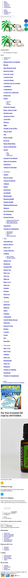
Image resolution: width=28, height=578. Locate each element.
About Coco (7, 533)
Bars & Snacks (8, 178)
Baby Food (7, 351)
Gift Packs (7, 323)
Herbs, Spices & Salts (10, 110)
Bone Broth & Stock (10, 68)
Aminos (6, 174)
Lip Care (6, 276)
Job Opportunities (8, 540)
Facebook (6, 548)
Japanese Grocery (9, 116)
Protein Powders (9, 217)
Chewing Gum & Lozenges (12, 83)
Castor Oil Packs (9, 250)
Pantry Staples (8, 137)
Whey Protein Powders (12, 223)
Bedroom (6, 307)
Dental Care (7, 261)
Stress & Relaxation (11, 236)
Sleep (8, 234)
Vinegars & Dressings (10, 167)
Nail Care (6, 285)
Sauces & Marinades (10, 147)
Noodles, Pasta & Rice (10, 128)
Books (5, 310)
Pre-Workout (8, 214)
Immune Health (8, 202)
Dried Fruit (7, 95)
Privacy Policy (7, 537)
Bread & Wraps (8, 71)
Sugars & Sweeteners (10, 161)
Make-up (6, 279)
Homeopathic (8, 196)
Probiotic (9, 104)
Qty (1, 526)
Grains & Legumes (9, 107)
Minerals (6, 208)
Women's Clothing (11, 258)
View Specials (7, 557)
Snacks (6, 150)
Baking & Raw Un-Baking (12, 62)
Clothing (6, 253)
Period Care (7, 270)
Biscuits (6, 65)
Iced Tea (9, 101)
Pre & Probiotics (9, 211)
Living (6, 335)
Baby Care (7, 348)
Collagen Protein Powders (13, 220)
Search (5, 559)
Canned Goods (8, 77)
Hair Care (7, 273)
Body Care (7, 247)
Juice (8, 102)
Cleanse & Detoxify (9, 181)
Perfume (6, 291)
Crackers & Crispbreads (11, 92)
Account (6, 565)
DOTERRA (14, 511)
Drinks (6, 98)
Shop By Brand (7, 555)
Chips (8, 154)
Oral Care (7, 363)
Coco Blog (6, 538)
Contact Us (6, 549)
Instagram (6, 547)
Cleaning (6, 314)
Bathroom (7, 304)
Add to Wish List (5, 527)
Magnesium (9, 233)
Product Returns (8, 541)
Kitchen (6, 329)
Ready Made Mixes (9, 143)
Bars (8, 152)
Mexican (6, 122)
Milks (5, 125)
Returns (6, 568)
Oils (5, 134)
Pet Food (6, 140)
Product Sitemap (8, 558)
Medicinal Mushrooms (10, 205)
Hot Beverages (8, 113)
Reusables (7, 341)
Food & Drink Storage (10, 320)
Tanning (6, 297)
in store (8, 489)
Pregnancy (7, 366)
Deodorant (7, 264)
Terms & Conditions (9, 535)
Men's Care (7, 282)
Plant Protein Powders (12, 221)
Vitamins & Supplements (11, 229)
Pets (5, 338)
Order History (7, 566)
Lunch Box (7, 119)
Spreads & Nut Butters (11, 158)
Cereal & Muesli (9, 80)
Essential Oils (8, 267)
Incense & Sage (8, 326)
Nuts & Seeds (8, 131)
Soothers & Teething (10, 369)
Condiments (7, 86)
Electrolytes (7, 190)
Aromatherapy (8, 241)
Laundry (6, 332)
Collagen (6, 184)
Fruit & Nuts (10, 155)
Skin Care (7, 294)
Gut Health (7, 193)
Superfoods (7, 164)
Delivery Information (9, 534)
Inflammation (10, 231)
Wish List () (7, 569)
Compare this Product (14, 527)
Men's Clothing (10, 256)
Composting (7, 317)
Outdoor (6, 288)
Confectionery (8, 89)
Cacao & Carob (8, 74)
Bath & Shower (8, 244)
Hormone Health (9, 199)
